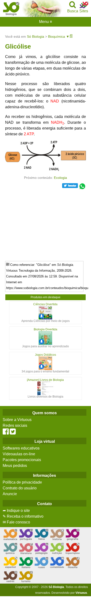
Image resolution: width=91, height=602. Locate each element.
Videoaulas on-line (19, 454)
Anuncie (10, 494)
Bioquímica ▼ (58, 36)
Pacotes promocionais (22, 460)
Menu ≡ (45, 22)
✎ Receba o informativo (23, 516)
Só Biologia (35, 36)
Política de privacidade (22, 482)
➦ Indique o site (16, 510)
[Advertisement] (45, 223)
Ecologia (60, 178)
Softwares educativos (21, 448)
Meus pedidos (15, 466)
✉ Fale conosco (16, 522)
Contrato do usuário (20, 488)
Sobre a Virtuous (17, 420)
